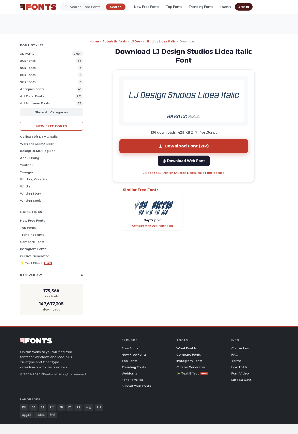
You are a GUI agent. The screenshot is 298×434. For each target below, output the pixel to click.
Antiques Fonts (32, 89)
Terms (236, 361)
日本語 (40, 415)
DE (33, 407)
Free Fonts (130, 348)
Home (94, 41)
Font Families (132, 380)
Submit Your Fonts (136, 386)
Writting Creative (33, 179)
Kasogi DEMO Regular (37, 151)
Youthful (26, 165)
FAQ (234, 354)
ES (42, 407)
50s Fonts (28, 61)
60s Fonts (28, 68)
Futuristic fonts (115, 41)
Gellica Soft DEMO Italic (39, 137)
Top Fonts (174, 7)
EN (24, 407)
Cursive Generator (34, 256)
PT (78, 407)
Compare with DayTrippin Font (152, 225)
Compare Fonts (32, 242)
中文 (88, 407)
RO (52, 407)
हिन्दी (52, 415)
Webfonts (129, 373)
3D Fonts (27, 53)
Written (26, 186)
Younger (26, 172)
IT (69, 407)
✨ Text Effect (35, 263)
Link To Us (239, 367)
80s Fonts (28, 75)
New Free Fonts (146, 7)
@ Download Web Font (184, 161)
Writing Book (30, 200)
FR (61, 407)
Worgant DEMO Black (37, 144)
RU (99, 407)
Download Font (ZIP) (187, 145)
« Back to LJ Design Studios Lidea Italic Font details (183, 173)
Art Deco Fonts (32, 96)
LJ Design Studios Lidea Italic (153, 41)
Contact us (240, 348)
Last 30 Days (241, 380)
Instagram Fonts (33, 249)
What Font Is (186, 348)
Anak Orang (29, 158)
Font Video (240, 373)
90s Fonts (28, 82)
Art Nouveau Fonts (35, 103)
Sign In (243, 7)
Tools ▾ (225, 7)
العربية (26, 415)
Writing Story (30, 193)
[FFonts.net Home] (38, 7)
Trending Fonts (201, 7)
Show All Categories (51, 112)
